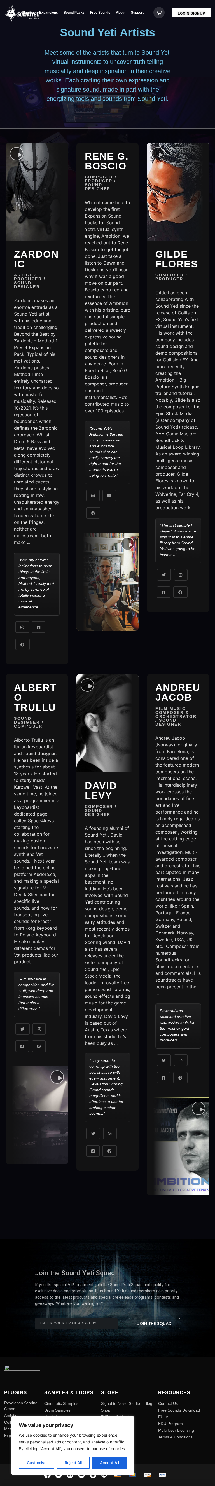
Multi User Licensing (176, 1430)
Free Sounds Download (179, 1410)
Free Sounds (100, 13)
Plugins (28, 13)
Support (137, 13)
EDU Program (170, 1423)
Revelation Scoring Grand (21, 1406)
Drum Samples (57, 1410)
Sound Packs (74, 13)
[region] (72, 1445)
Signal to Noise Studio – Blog (126, 1403)
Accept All (109, 1462)
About (120, 13)
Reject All (73, 1462)
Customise (36, 1462)
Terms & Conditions (175, 1437)
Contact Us (168, 1403)
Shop (105, 1410)
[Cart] (159, 12)
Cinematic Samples (61, 1403)
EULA (163, 1417)
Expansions (48, 13)
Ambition (12, 1415)
